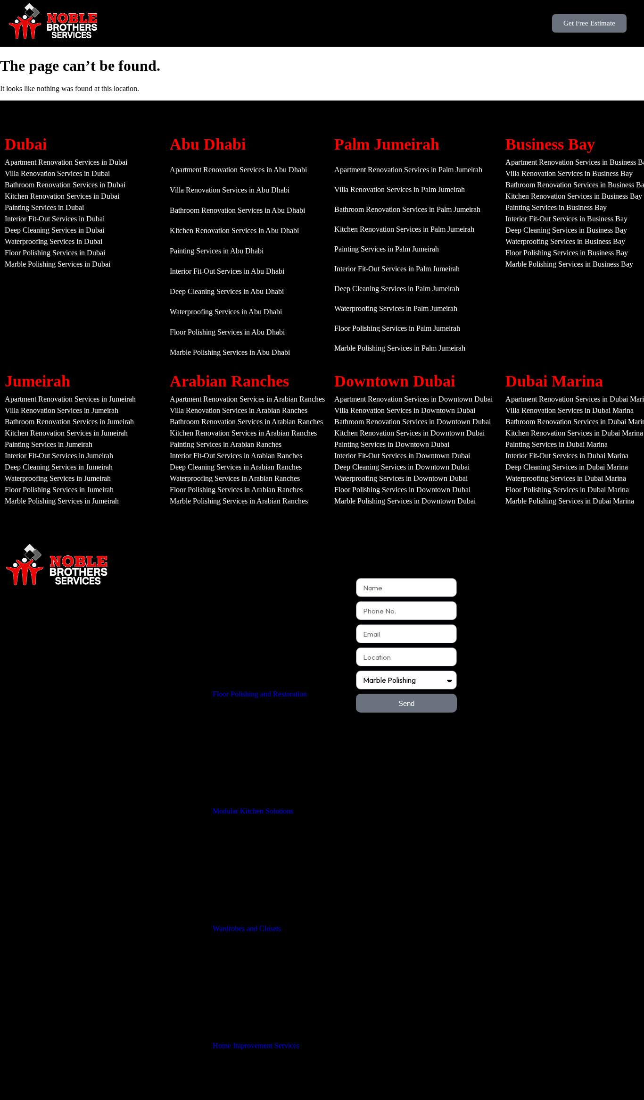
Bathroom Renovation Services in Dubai (65, 185)
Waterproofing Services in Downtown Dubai (401, 478)
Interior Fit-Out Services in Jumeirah (59, 456)
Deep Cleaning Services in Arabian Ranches (236, 467)
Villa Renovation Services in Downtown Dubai (404, 410)
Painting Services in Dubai (44, 207)
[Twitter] (32, 692)
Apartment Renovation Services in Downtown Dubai (413, 399)
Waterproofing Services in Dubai (53, 241)
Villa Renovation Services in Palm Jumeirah (399, 189)
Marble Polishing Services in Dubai (57, 264)
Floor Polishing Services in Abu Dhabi (227, 332)
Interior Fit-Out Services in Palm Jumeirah (397, 269)
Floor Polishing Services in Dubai (55, 253)
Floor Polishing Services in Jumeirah (59, 490)
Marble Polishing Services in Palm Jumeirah (399, 348)
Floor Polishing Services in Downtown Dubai (402, 490)
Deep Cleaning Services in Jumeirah (59, 467)
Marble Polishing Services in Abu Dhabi (230, 352)
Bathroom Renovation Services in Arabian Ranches (246, 422)
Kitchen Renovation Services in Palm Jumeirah (404, 229)
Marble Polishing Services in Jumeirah (62, 501)
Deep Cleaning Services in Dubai (54, 230)
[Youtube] (51, 692)
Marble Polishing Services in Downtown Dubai (405, 501)
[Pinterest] (90, 692)
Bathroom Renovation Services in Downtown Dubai (412, 422)
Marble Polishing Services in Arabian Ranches (239, 501)
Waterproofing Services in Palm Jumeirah (395, 308)
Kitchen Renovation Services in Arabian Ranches (243, 433)
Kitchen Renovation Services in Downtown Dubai (409, 433)
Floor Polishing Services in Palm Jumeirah (397, 328)
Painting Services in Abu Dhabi (217, 251)
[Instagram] (71, 692)
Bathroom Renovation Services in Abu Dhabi (237, 210)
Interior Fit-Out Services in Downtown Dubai (402, 456)
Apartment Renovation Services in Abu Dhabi (238, 170)
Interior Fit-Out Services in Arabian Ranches (236, 456)
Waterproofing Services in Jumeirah (58, 478)
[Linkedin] (109, 692)
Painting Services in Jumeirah (48, 444)
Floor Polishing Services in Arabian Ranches (236, 490)
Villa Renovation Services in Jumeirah (61, 410)
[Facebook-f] (13, 692)
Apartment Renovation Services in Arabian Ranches (247, 399)
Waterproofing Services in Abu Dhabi (226, 312)
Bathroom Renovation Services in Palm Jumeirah (407, 209)
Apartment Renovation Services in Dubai (66, 162)
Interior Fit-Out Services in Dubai (55, 219)
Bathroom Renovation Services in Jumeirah (69, 422)
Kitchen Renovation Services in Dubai (62, 196)
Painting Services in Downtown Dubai (391, 444)
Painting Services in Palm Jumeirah (386, 249)
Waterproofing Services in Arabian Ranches (235, 478)
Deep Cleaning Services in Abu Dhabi (227, 291)
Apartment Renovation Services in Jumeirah (70, 399)
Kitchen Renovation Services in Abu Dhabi (234, 231)
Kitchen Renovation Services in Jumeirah (66, 433)
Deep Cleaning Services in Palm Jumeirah (396, 289)
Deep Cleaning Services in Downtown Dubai (402, 467)
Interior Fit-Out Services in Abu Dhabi (227, 271)
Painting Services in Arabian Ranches (225, 444)
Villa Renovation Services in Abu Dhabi (229, 190)
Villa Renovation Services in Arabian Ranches (238, 410)
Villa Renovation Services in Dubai (57, 173)
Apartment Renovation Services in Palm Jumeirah (408, 170)
